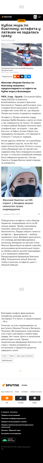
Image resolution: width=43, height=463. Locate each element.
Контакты (13, 412)
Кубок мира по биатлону (25, 356)
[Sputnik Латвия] (7, 18)
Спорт (4, 356)
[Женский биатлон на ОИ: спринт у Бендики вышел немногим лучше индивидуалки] (21, 182)
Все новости (7, 392)
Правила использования (10, 415)
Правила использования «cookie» (14, 422)
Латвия (11, 356)
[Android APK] (8, 440)
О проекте (5, 412)
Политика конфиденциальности (13, 418)
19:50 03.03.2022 (8, 40)
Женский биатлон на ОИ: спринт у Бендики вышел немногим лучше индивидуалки (18, 204)
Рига (17, 392)
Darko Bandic (14, 72)
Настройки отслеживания (11, 433)
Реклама (4, 430)
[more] (39, 214)
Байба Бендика (7, 360)
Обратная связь (15, 430)
